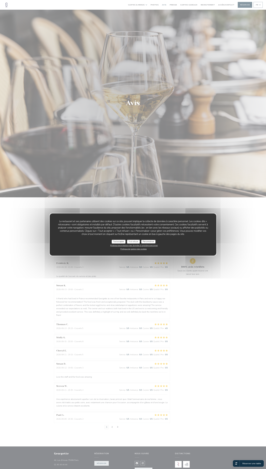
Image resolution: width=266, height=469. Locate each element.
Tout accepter (118, 241)
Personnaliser (148, 241)
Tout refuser (133, 241)
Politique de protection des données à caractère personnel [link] (134, 245)
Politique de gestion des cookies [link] (133, 249)
